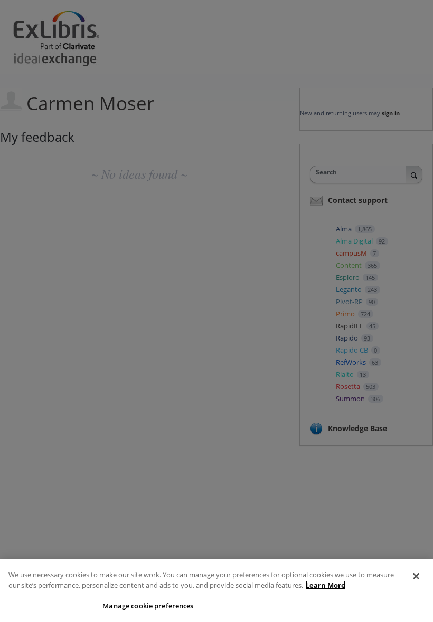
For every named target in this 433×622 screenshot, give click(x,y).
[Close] (416, 576)
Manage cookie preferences (147, 605)
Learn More (325, 585)
